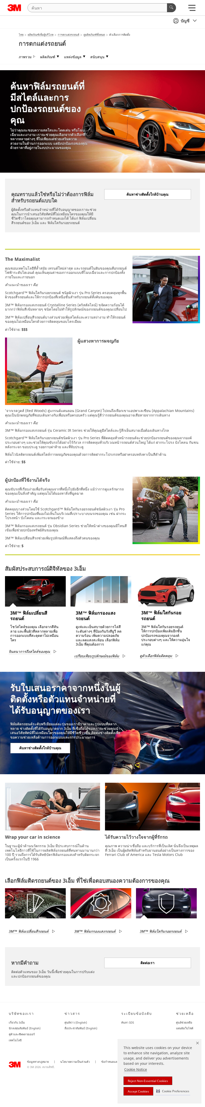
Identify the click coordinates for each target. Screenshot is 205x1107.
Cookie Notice (135, 1069)
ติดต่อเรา (147, 962)
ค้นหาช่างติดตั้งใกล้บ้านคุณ (147, 194)
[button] (172, 1091)
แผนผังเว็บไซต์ (184, 1028)
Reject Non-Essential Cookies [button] (148, 1081)
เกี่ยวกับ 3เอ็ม (17, 1022)
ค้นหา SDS (127, 1022)
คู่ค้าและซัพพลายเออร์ (22, 1034)
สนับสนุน (97, 57)
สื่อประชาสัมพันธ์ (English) (80, 1028)
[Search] (171, 7)
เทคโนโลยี (15, 1040)
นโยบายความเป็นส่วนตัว (75, 1062)
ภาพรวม (25, 57)
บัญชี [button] (185, 20)
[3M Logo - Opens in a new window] (14, 7)
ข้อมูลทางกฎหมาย (38, 1062)
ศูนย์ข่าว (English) (75, 1022)
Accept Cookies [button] (138, 1091)
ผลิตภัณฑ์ (47, 57)
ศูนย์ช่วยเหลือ (184, 1022)
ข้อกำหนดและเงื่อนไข (114, 1062)
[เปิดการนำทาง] (192, 9)
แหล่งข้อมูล (73, 57)
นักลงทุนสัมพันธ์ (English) (24, 1028)
